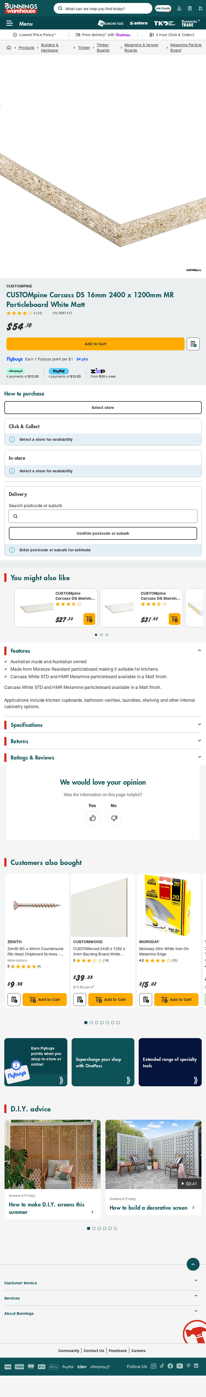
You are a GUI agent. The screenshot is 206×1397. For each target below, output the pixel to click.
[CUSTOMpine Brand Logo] (194, 270)
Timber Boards (103, 47)
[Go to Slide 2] (101, 635)
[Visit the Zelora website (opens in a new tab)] (139, 23)
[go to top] (193, 1264)
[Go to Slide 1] (96, 635)
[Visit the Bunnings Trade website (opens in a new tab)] (191, 23)
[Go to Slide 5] (107, 1022)
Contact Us (94, 1350)
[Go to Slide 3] (107, 635)
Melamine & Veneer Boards (141, 47)
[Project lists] (190, 8)
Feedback (118, 1350)
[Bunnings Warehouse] (20, 11)
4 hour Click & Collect (175, 34)
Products (26, 47)
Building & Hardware (50, 47)
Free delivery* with (98, 34)
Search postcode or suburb (35, 505)
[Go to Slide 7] (118, 1022)
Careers (138, 1350)
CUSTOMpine (19, 286)
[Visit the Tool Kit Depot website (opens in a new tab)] (164, 23)
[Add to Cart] (89, 619)
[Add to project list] (193, 343)
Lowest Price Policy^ (37, 34)
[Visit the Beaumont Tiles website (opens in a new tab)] (110, 23)
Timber (84, 47)
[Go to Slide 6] (112, 1022)
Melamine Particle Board (186, 47)
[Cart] (200, 8)
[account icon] (179, 8)
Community (68, 1350)
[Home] (8, 47)
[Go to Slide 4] (102, 1022)
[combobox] (103, 8)
